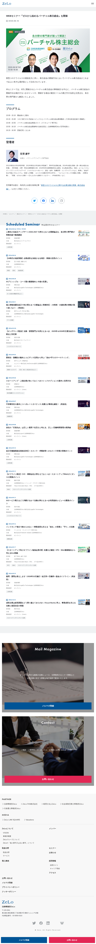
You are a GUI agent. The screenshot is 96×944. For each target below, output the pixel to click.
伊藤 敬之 (25, 361)
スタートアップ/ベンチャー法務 (22, 489)
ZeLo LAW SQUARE (12, 820)
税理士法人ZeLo (49, 804)
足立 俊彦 (17, 261)
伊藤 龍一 (17, 384)
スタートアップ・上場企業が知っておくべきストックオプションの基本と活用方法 (38, 381)
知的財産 (20, 270)
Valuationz (30, 820)
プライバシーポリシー (11, 887)
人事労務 (9, 247)
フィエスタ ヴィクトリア (22, 530)
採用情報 (52, 861)
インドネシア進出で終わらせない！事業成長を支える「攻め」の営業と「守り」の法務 (40, 527)
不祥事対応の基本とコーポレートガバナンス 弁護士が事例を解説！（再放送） (37, 404)
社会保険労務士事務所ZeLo (73, 804)
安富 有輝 (17, 337)
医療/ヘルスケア (11, 369)
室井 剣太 (34, 530)
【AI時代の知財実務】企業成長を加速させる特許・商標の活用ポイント (34, 258)
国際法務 (9, 539)
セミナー (52, 848)
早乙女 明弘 (25, 311)
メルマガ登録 (48, 706)
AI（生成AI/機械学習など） (14, 293)
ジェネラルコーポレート (14, 346)
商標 (8, 270)
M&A (8, 489)
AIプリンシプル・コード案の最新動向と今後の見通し (27, 282)
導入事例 (5, 861)
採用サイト (54, 865)
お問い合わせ (48, 779)
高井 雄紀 (17, 506)
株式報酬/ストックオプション (15, 393)
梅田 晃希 (17, 480)
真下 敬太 (17, 556)
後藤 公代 (24, 261)
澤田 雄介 (17, 285)
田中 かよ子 (17, 311)
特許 (14, 270)
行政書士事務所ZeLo (12, 808)
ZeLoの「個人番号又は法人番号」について (18, 843)
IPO (8, 565)
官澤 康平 (25, 154)
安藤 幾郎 (17, 238)
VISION (6, 833)
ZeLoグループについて (11, 839)
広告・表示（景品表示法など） (28, 369)
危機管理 (9, 416)
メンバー (52, 829)
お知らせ (52, 853)
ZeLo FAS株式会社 (30, 804)
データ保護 (10, 320)
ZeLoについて (7, 829)
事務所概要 (7, 836)
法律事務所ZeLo (10, 804)
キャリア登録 (55, 868)
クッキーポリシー (9, 892)
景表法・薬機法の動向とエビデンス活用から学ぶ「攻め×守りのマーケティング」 (38, 358)
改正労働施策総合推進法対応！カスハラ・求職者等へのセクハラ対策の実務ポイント (39, 451)
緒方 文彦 (24, 556)
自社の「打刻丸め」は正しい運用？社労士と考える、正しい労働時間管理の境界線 (38, 428)
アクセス (52, 873)
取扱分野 (5, 848)
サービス (6, 856)
